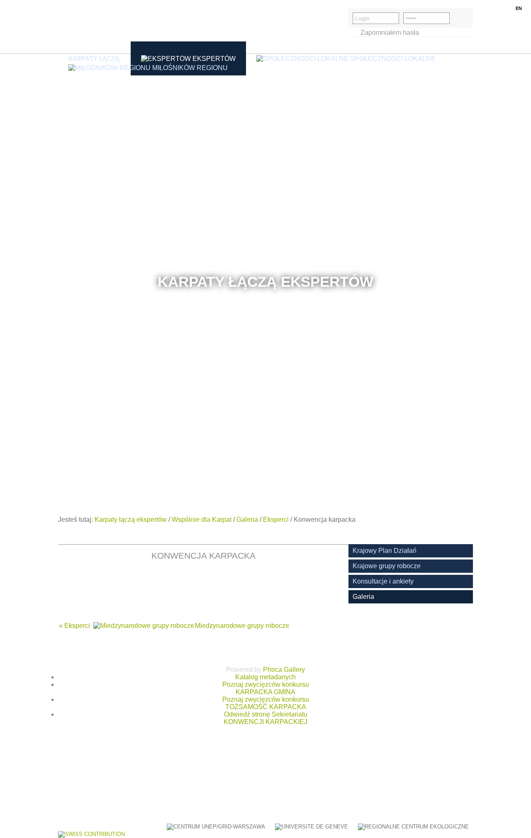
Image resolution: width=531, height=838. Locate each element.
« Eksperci (74, 625)
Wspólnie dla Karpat (201, 519)
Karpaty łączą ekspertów (131, 519)
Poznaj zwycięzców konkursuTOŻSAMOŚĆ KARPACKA (265, 703)
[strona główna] (97, 26)
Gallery (294, 669)
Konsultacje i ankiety (383, 581)
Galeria (247, 519)
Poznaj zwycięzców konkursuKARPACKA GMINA (265, 688)
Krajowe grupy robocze (387, 565)
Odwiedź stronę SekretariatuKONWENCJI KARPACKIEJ (265, 718)
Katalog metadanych (265, 677)
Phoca (272, 669)
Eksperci (276, 519)
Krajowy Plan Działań (385, 550)
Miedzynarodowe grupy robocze (242, 625)
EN (519, 8)
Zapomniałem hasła (389, 32)
